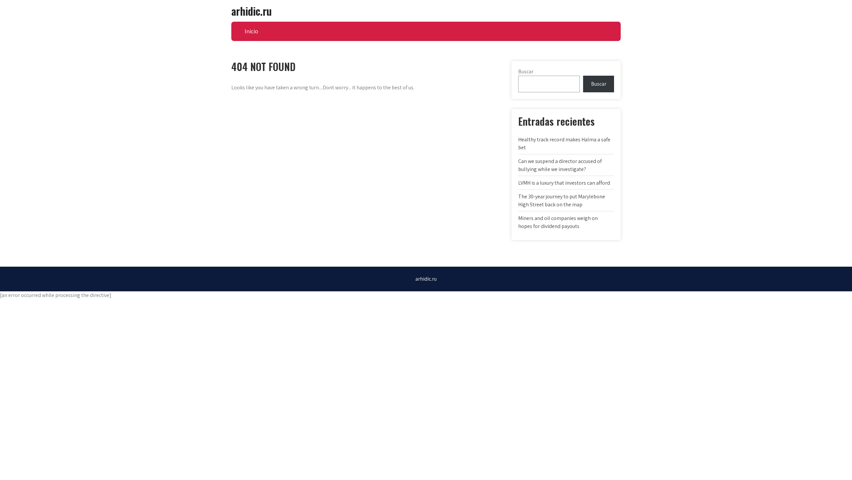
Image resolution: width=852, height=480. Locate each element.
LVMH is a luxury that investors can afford (564, 182)
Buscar (525, 71)
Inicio (251, 31)
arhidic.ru (251, 11)
